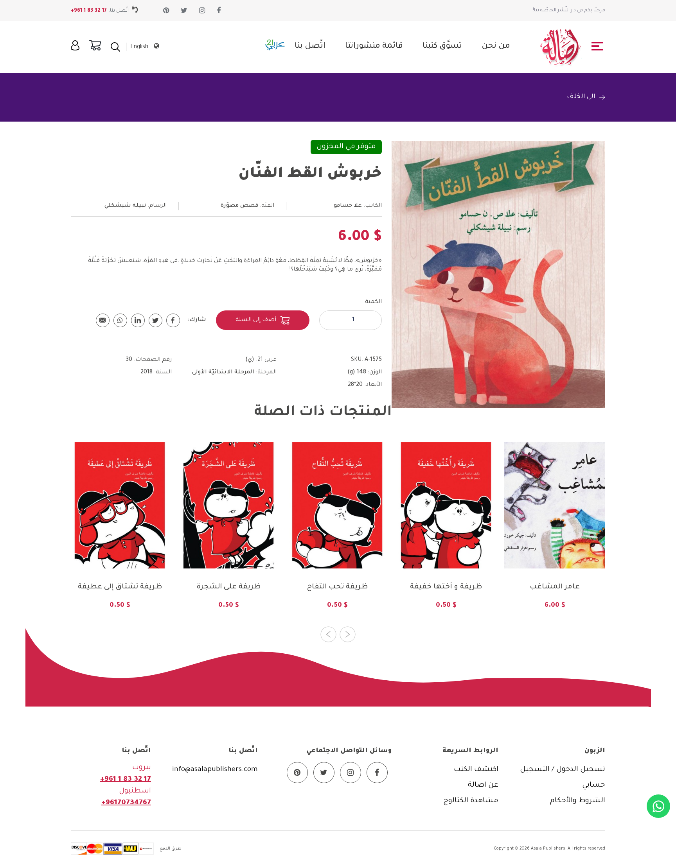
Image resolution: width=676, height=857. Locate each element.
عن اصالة (483, 785)
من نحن (496, 46)
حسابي (593, 785)
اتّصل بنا (310, 46)
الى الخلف (581, 96)
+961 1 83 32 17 (89, 11)
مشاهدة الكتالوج (470, 801)
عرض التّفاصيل (120, 551)
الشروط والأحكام (577, 801)
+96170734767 (126, 803)
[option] (119, 531)
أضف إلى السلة (256, 320)
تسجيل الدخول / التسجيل (562, 770)
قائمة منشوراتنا (374, 46)
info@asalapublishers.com (215, 770)
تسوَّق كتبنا (442, 46)
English (139, 47)
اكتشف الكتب (476, 770)
